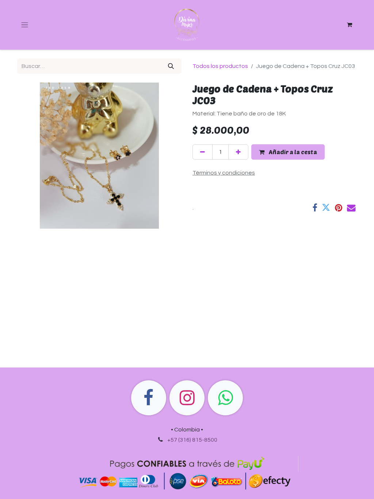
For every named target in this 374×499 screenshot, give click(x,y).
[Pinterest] (338, 207)
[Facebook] (314, 207)
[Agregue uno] (238, 152)
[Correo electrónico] (351, 207)
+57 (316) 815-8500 (192, 440)
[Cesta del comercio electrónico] (349, 25)
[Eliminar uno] (202, 152)
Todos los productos (220, 66)
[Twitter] (326, 207)
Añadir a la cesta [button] (292, 151)
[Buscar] (171, 66)
